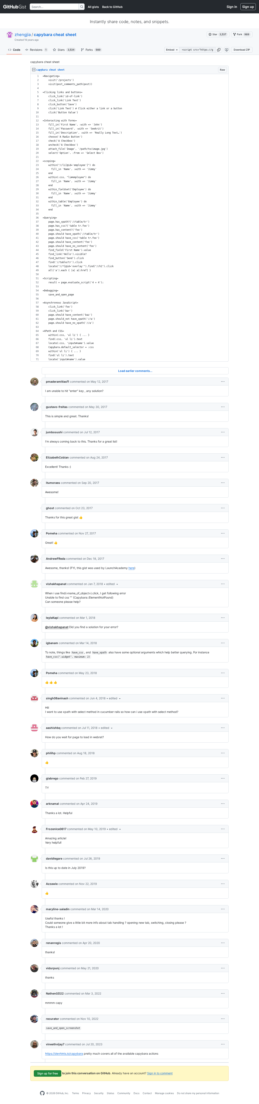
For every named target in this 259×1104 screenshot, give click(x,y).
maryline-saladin (58, 909)
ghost (50, 508)
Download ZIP (242, 49)
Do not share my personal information (198, 1093)
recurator (52, 1018)
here (131, 568)
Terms (75, 1093)
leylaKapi (52, 617)
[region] (129, 218)
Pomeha (51, 533)
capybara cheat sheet (55, 34)
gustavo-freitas (57, 407)
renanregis (53, 943)
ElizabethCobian (57, 457)
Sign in (232, 7)
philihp (51, 753)
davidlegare (54, 858)
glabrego (52, 778)
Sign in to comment (160, 1073)
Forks (93, 49)
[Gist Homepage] (15, 6)
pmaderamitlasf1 (57, 381)
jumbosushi (54, 432)
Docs (136, 1093)
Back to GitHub (112, 6)
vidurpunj (52, 968)
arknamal (52, 803)
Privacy (86, 1093)
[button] (218, 50)
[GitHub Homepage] (42, 1093)
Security (99, 1093)
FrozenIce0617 (56, 829)
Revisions (38, 49)
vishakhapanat (56, 584)
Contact (147, 1093)
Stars (66, 49)
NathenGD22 (55, 993)
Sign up (248, 7)
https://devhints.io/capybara (64, 1053)
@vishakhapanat (56, 627)
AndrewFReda (55, 558)
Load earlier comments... (135, 371)
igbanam (52, 643)
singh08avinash (57, 698)
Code (16, 49)
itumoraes (53, 482)
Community (123, 1093)
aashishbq (53, 727)
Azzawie (52, 883)
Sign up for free (47, 1073)
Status (110, 1093)
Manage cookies (164, 1093)
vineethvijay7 (55, 1044)
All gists (93, 6)
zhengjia (23, 34)
